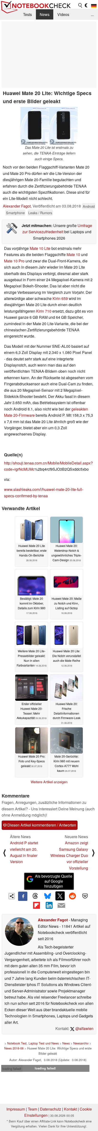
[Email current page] (61, 905)
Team (32, 1109)
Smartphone (15, 212)
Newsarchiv (80, 1043)
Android (89, 206)
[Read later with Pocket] (84, 895)
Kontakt (70, 1109)
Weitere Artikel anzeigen (49, 781)
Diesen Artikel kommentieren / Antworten (41, 825)
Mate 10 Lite (40, 248)
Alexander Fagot (17, 206)
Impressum (15, 1109)
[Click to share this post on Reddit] (72, 895)
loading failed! (11, 1068)
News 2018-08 (14, 1048)
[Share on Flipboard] (36, 905)
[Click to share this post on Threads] (35, 896)
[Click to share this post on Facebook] (22, 896)
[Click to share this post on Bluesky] (47, 896)
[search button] (80, 5)
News (44, 14)
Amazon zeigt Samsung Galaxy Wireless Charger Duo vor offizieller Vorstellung (69, 855)
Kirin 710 (43, 311)
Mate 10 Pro (14, 261)
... (92, 14)
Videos (63, 14)
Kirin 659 (60, 298)
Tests (27, 14)
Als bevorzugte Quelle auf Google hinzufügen (53, 881)
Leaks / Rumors (40, 212)
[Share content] (12, 896)
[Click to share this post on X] (59, 895)
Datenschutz (50, 1109)
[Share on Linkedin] (49, 905)
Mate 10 (73, 254)
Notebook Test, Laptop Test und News (33, 1043)
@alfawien (83, 1028)
